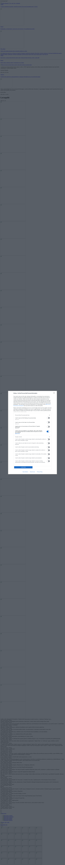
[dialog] (32, 432)
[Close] (54, 393)
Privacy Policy (39, 471)
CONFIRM (23, 467)
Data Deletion (25, 471)
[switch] (48, 418)
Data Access (32, 471)
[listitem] (32, 415)
